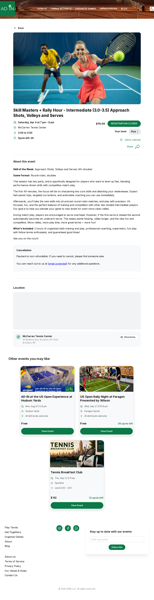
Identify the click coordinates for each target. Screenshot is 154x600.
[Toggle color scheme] (152, 9)
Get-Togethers (13, 532)
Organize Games (14, 536)
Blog (7, 546)
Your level (120, 131)
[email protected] (57, 263)
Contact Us (11, 575)
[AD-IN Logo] (7, 8)
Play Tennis (11, 527)
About (8, 541)
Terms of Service (14, 561)
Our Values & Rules (16, 570)
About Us (10, 556)
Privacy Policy (13, 566)
